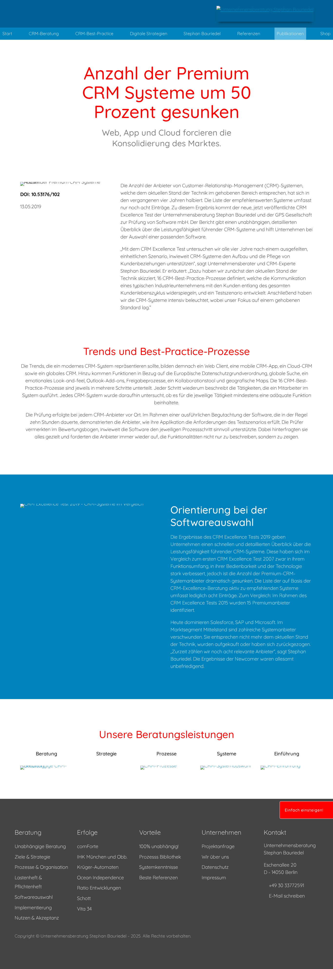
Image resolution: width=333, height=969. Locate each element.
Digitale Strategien (148, 33)
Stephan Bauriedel (202, 33)
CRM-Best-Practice (94, 33)
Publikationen (290, 33)
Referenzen (248, 33)
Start (7, 33)
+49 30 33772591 (286, 885)
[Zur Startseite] (264, 14)
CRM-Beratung (44, 33)
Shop (325, 33)
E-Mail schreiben (287, 896)
